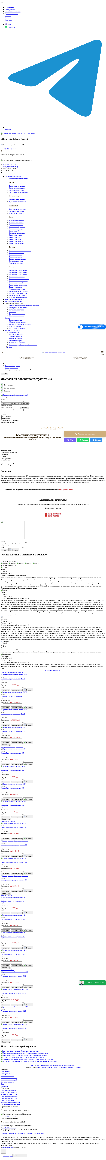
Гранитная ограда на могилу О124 (13, 679)
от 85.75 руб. (14, 1035)
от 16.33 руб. (14, 886)
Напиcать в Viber (44, 1067)
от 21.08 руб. (14, 794)
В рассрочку (25, 403)
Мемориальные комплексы (14, 299)
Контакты (8, 20)
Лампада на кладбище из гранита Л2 (14, 845)
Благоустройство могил (13, 301)
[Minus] (1, 401)
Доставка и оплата (11, 14)
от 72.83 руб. (14, 812)
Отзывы (8, 18)
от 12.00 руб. (14, 925)
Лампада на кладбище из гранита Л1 (14, 827)
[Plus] (23, 401)
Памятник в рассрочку (13, 12)
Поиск (9, 347)
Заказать (4, 373)
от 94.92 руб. (14, 777)
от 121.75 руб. (15, 720)
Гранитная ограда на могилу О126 (13, 714)
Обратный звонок (31, 1067)
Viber (9, 24)
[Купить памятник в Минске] (18, 133)
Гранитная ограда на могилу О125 (13, 696)
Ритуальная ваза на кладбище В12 (13, 954)
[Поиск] (3, 353)
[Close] (1, 2)
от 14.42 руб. (14, 833)
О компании (9, 8)
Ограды (7, 318)
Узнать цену (8, 1156)
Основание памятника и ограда (12, 672)
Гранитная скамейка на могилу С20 (13, 1011)
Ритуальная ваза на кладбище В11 (13, 937)
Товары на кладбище (12, 330)
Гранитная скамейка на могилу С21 (13, 1029)
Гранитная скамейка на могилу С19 (13, 993)
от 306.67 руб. (15, 685)
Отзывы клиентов (7, 1076)
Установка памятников (9, 1094)
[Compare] (4, 677)
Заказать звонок (21, 1156)
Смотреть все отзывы (52, 670)
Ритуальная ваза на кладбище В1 (12, 902)
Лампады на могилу (12, 368)
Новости (8, 16)
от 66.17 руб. (14, 759)
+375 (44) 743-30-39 (9, 149)
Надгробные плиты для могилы (12, 747)
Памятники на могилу (13, 176)
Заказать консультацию (9, 173)
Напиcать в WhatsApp (58, 1067)
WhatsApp (11, 27)
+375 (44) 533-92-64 (9, 165)
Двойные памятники (8, 1100)
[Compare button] (4, 399)
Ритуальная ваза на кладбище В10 (13, 919)
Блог (2, 1084)
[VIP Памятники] (53, 353)
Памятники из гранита (9, 1098)
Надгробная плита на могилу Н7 (12, 788)
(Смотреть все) (18, 410)
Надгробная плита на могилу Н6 (12, 806)
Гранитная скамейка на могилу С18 (13, 976)
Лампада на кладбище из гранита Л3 (14, 862)
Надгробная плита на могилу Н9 (12, 753)
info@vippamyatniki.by (10, 167)
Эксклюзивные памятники (10, 1103)
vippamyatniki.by (7, 1147)
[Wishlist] (1, 677)
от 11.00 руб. (14, 908)
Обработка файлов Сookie (35, 1133)
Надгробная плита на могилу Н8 (12, 771)
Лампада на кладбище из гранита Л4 (14, 880)
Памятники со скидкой (9, 1080)
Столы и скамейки (7, 970)
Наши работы (10, 10)
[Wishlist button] (1, 399)
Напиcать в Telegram (73, 1067)
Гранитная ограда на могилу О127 (13, 731)
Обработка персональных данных (13, 1133)
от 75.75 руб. (14, 982)
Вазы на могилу (6, 895)
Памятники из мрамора (9, 1096)
